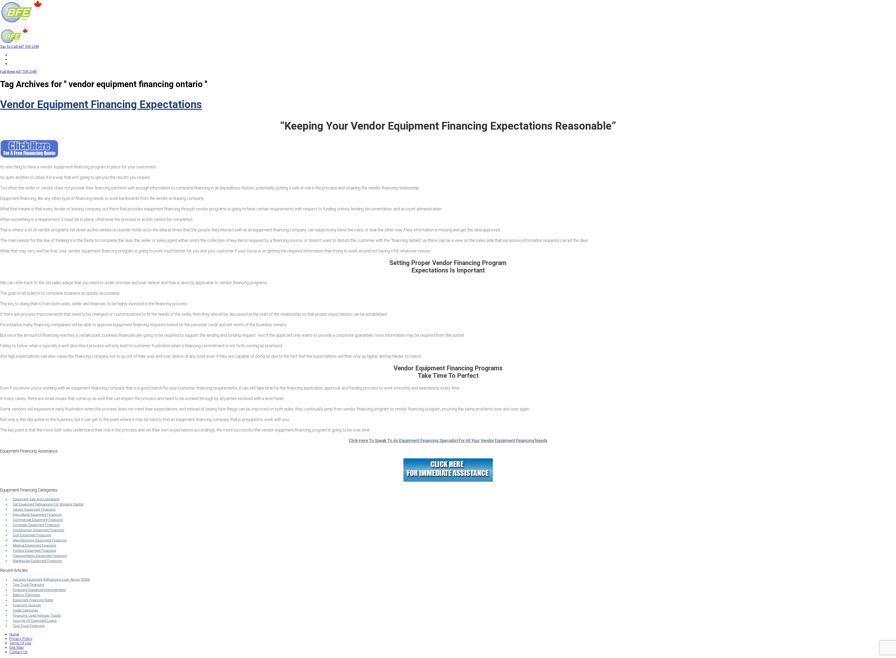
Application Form (23, 59)
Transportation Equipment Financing (40, 556)
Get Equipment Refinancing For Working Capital (48, 504)
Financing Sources (27, 605)
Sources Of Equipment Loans (35, 621)
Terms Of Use (20, 643)
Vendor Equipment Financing (34, 510)
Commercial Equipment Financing (38, 520)
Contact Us (18, 63)
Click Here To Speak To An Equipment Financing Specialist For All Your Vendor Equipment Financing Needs (448, 440)
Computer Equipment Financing (36, 525)
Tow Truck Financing (28, 585)
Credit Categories (25, 610)
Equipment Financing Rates (33, 600)
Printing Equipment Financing (34, 551)
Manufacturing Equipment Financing (39, 540)
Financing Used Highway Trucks (37, 616)
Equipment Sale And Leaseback (36, 499)
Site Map (16, 647)
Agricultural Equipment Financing (37, 515)
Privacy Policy (20, 639)
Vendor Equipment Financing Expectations (101, 104)
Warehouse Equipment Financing (37, 561)
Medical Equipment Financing (34, 546)
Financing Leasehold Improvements (39, 590)
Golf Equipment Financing (32, 535)
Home (14, 55)
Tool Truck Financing (28, 626)
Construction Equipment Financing (38, 530)
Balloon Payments (26, 595)
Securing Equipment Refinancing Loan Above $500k (51, 580)
